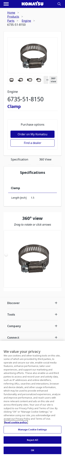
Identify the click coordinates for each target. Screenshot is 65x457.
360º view (53, 80)
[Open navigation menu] (6, 3)
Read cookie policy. (16, 422)
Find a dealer (32, 143)
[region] (32, 259)
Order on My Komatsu (32, 134)
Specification (19, 159)
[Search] (59, 4)
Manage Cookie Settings (32, 429)
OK (32, 450)
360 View (45, 159)
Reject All (32, 440)
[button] (32, 259)
